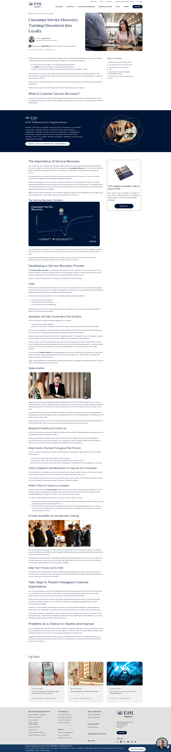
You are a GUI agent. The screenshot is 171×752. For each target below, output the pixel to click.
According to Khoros (76, 168)
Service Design (49, 13)
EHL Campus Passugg (64, 720)
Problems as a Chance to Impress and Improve (120, 77)
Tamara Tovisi (75, 698)
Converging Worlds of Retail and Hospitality (85, 691)
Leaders (126, 6)
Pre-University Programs (35, 717)
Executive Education (34, 727)
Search (140, 1)
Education (94, 1)
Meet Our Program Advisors (65, 732)
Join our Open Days (63, 735)
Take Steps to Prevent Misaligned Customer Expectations (118, 73)
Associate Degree (33, 720)
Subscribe (137, 6)
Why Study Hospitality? (94, 714)
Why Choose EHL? (93, 724)
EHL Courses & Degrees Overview (39, 711)
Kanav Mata (46, 38)
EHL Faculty (114, 698)
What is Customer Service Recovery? (120, 62)
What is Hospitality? (94, 711)
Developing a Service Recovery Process (118, 68)
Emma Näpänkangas (38, 698)
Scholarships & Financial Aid (97, 734)
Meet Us (60, 729)
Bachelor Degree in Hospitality (36, 714)
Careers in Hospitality (93, 717)
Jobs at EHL (91, 741)
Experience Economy (105, 6)
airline (36, 67)
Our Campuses (63, 711)
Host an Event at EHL (63, 722)
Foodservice (70, 6)
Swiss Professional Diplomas (36, 732)
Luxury (118, 6)
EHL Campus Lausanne (64, 714)
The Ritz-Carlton (45, 352)
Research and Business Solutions (124, 1)
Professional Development (86, 6)
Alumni (101, 1)
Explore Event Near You (64, 738)
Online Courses (32, 729)
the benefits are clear (40, 270)
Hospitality (59, 6)
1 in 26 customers (51, 489)
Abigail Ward (45, 46)
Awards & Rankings (93, 727)
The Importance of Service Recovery (120, 65)
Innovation (109, 1)
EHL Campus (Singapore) (65, 717)
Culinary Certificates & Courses (37, 735)
